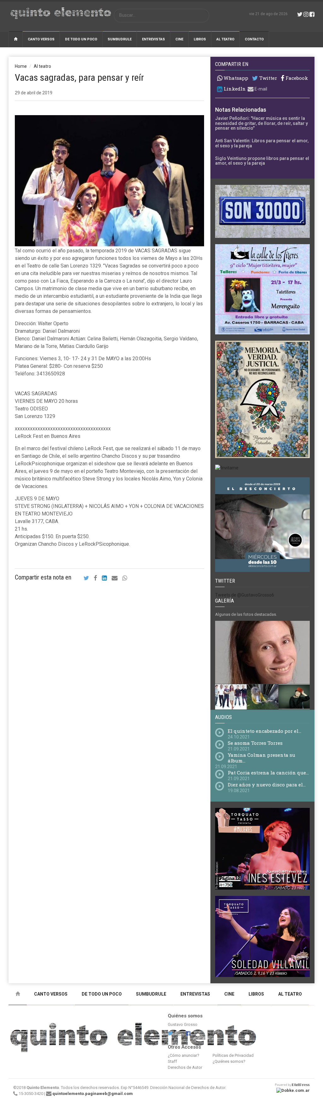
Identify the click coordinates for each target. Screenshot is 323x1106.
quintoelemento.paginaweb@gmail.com (92, 1093)
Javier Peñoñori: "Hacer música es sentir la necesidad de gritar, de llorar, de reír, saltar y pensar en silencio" (261, 123)
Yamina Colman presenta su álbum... (261, 757)
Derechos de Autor (185, 1067)
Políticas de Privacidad (233, 1055)
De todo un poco (81, 39)
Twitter (267, 78)
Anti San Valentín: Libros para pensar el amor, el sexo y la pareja (261, 143)
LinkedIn (234, 89)
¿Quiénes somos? (229, 1061)
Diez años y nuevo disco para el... (267, 784)
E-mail (260, 88)
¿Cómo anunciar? (183, 1055)
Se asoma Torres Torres (255, 743)
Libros (200, 39)
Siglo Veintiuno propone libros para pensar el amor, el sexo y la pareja (262, 161)
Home (21, 66)
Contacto (254, 39)
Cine (179, 39)
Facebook (296, 78)
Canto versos (41, 39)
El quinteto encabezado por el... (264, 731)
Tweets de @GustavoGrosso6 (244, 594)
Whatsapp (235, 78)
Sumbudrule (120, 39)
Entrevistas (153, 39)
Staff (172, 1061)
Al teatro (225, 39)
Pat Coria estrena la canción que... (268, 772)
